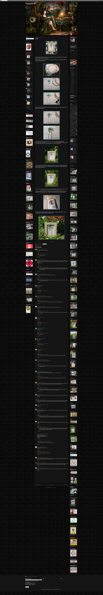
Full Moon (76, 111)
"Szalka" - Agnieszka (39, 404)
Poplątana (30, 3)
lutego (73, 82)
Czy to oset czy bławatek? (50, 142)
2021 (72, 72)
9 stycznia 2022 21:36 (43, 467)
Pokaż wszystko (31, 109)
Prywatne (71, 125)
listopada (73, 74)
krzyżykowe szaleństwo (28, 60)
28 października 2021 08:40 (44, 462)
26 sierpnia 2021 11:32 (43, 399)
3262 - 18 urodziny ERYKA (31, 84)
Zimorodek (76, 135)
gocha (38, 394)
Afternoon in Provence (73, 109)
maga (38, 285)
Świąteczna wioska (73, 131)
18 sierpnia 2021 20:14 (42, 306)
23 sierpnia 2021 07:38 (45, 359)
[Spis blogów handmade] (29, 293)
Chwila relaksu (39, 457)
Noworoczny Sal (72, 120)
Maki (76, 118)
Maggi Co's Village (72, 118)
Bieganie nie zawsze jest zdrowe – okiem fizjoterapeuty (29, 68)
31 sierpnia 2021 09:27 (42, 409)
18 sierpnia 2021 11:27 (45, 254)
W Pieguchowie (29, 77)
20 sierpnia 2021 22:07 (43, 349)
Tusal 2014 (71, 132)
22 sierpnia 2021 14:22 (45, 343)
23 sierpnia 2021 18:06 (42, 382)
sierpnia (73, 75)
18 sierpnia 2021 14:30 (41, 285)
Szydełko (71, 130)
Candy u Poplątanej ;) (75, 156)
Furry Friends (72, 112)
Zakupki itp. (71, 135)
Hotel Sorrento (72, 114)
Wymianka (71, 134)
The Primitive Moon (39, 359)
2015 (72, 90)
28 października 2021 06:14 (44, 457)
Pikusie (71, 124)
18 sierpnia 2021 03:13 (43, 259)
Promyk (38, 306)
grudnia (73, 73)
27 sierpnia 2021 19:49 (45, 404)
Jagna (38, 317)
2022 (72, 71)
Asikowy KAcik (39, 349)
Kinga (38, 421)
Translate (29, 40)
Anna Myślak (38, 338)
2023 (72, 70)
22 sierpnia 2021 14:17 (45, 290)
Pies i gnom (74, 123)
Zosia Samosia (39, 259)
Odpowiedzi (39, 265)
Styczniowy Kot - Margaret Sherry (75, 149)
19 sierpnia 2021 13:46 (41, 317)
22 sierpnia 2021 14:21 (45, 311)
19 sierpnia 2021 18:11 (43, 338)
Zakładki (75, 134)
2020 (72, 84)
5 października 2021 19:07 (42, 446)
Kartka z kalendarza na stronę (73, 101)
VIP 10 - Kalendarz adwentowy (31, 96)
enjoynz (52, 589)
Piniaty (75, 124)
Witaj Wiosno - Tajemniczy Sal (73, 133)
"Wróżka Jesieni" (72, 107)
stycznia (73, 83)
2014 (72, 91)
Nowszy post (37, 484)
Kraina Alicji (38, 295)
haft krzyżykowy (73, 113)
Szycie (75, 129)
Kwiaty (72, 76)
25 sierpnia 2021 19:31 (41, 394)
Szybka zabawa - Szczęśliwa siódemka (31, 103)
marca (73, 81)
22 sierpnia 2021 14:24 (45, 354)
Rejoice (74, 125)
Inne (75, 114)
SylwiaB (38, 382)
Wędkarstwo (76, 132)
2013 (72, 92)
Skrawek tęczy (29, 88)
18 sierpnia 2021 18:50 (43, 295)
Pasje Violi (28, 66)
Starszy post (66, 484)
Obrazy (71, 121)
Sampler (72, 129)
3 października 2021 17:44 (46, 441)
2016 (72, 89)
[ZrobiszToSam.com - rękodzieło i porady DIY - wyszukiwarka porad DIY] (29, 281)
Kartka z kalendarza (74, 116)
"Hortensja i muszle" (72, 105)
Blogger (60, 589)
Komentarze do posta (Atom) (53, 487)
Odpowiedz (38, 251)
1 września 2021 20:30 (41, 421)
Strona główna (52, 484)
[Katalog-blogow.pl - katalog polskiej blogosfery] (28, 285)
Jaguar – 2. (28, 107)
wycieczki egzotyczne (71, 100)
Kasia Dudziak (39, 467)
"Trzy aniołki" (74, 106)
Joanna (38, 409)
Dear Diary (72, 111)
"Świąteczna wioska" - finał (75, 140)
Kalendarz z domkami (74, 115)
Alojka (38, 446)
